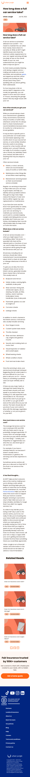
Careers (8, 735)
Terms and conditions (13, 739)
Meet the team (10, 720)
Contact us (9, 747)
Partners (8, 708)
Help (7, 731)
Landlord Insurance (12, 712)
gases (24, 74)
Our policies (9, 724)
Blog (7, 728)
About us (9, 716)
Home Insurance (8, 492)
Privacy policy (10, 743)
